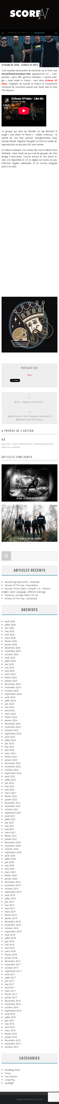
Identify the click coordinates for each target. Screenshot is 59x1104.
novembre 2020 (13, 845)
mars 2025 (10, 674)
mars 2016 (10, 1030)
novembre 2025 (13, 651)
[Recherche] (57, 33)
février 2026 (11, 641)
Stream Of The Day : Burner (29, 538)
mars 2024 (10, 713)
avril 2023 (9, 750)
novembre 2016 (13, 1004)
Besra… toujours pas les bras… (29, 401)
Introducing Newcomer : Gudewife (22, 581)
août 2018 (10, 934)
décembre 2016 (13, 1000)
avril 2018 (9, 947)
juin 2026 (9, 627)
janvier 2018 (11, 957)
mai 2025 (9, 667)
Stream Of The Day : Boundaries (21, 585)
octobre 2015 (11, 1046)
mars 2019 (10, 911)
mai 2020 (9, 865)
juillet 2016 (10, 1017)
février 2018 (11, 954)
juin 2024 (9, 703)
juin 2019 (9, 901)
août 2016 (10, 1013)
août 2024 (10, 697)
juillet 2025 (10, 660)
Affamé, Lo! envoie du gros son (30, 498)
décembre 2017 (13, 961)
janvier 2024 (11, 720)
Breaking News (12, 1069)
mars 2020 (10, 872)
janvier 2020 (11, 878)
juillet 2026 (10, 624)
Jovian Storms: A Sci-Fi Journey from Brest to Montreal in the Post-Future (30, 417)
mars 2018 (10, 951)
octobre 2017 (11, 967)
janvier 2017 (11, 997)
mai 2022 (9, 786)
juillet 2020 (10, 858)
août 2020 (10, 855)
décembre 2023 (13, 723)
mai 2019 (9, 905)
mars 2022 (10, 792)
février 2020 (11, 875)
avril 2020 (9, 868)
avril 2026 (9, 634)
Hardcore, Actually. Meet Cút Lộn (21, 595)
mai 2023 (9, 746)
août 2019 (10, 895)
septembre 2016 (13, 1010)
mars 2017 (10, 990)
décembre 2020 (13, 842)
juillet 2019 (10, 898)
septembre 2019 (13, 891)
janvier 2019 (11, 918)
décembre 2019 (13, 881)
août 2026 (10, 621)
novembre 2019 (13, 885)
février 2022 (11, 796)
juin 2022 (9, 783)
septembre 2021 (13, 812)
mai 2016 (9, 1023)
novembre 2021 (13, 806)
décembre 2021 (13, 802)
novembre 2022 (13, 766)
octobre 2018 (11, 928)
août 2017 (10, 974)
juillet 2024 (10, 700)
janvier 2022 (11, 799)
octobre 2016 (11, 1007)
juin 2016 (9, 1020)
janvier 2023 (11, 759)
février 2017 (11, 994)
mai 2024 (9, 707)
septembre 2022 (13, 773)
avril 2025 (9, 670)
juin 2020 (9, 862)
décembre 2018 (13, 921)
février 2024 (11, 717)
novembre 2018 (13, 924)
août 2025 (10, 657)
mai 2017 (9, 984)
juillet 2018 (10, 938)
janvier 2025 (11, 680)
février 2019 (11, 914)
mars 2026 (10, 637)
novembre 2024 (13, 687)
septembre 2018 (13, 931)
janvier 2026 (11, 644)
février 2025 (11, 677)
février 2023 (11, 756)
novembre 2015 (13, 1043)
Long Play (10, 1079)
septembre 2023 (13, 733)
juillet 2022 (10, 779)
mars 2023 (10, 753)
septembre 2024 (13, 693)
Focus (8, 1073)
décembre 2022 (13, 763)
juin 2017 (9, 980)
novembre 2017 (13, 964)
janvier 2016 (11, 1037)
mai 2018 (9, 944)
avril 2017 (9, 987)
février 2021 (11, 835)
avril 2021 (9, 829)
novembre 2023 (13, 726)
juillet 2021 (10, 819)
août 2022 (10, 776)
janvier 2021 (11, 839)
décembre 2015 (13, 1040)
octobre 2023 (11, 730)
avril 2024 (9, 710)
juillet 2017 (10, 977)
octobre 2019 (11, 888)
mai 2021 (9, 825)
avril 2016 (9, 1027)
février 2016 (11, 1033)
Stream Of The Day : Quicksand (21, 598)
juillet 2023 (10, 740)
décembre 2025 (13, 647)
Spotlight (9, 1083)
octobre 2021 (11, 809)
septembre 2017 (13, 971)
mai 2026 (9, 631)
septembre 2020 (13, 852)
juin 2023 (9, 743)
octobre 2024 (11, 690)
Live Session (11, 1076)
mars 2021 (10, 832)
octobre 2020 (11, 848)
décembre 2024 (13, 684)
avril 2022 (9, 789)
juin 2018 (9, 941)
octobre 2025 (11, 654)
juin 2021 (9, 822)
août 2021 (10, 815)
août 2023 (10, 736)
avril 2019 (9, 908)
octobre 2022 (11, 769)
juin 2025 (9, 664)
